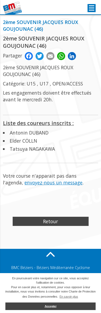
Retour (50, 221)
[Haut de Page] (50, 254)
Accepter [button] (51, 306)
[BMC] (13, 8)
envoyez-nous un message (53, 182)
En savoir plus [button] (69, 296)
